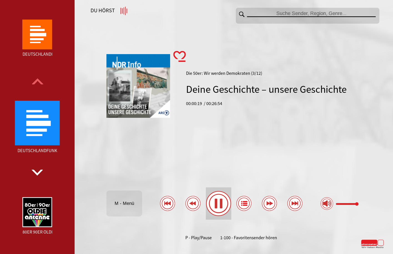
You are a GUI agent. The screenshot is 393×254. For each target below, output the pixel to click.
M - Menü (124, 203)
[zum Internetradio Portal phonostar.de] (372, 247)
